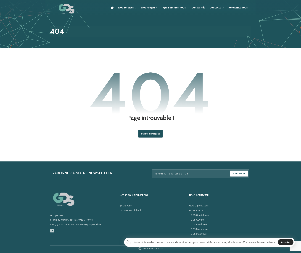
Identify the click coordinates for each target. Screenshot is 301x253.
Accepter (285, 242)
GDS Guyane (197, 219)
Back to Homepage (150, 133)
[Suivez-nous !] (52, 231)
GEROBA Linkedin (132, 210)
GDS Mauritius (198, 233)
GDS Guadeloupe (200, 214)
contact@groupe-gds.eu (89, 224)
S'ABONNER (239, 173)
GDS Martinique (199, 229)
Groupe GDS (196, 210)
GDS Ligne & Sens (199, 205)
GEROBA (127, 205)
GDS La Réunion (199, 224)
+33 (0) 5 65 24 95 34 (62, 224)
